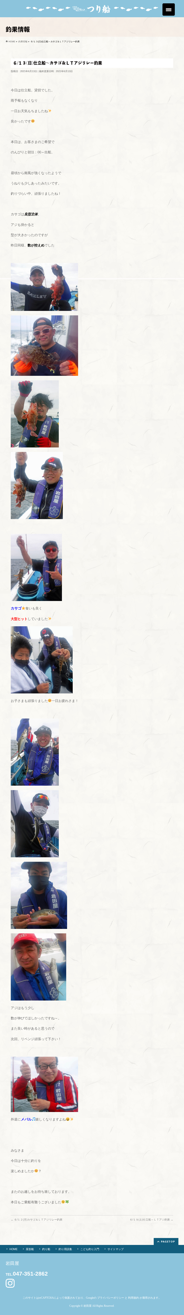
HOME (13, 1249)
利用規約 (133, 1297)
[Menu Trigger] (168, 9)
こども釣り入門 (89, 1249)
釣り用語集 (65, 1249)
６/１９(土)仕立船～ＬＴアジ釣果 (151, 1219)
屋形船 (30, 1249)
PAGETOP (168, 1241)
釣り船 (46, 1249)
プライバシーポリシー (110, 1297)
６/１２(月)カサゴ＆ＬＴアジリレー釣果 (36, 1219)
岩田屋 (87, 1305)
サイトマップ (115, 1249)
